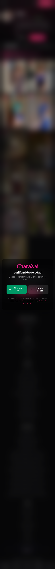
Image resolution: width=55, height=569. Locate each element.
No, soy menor (39, 289)
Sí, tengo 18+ (18, 289)
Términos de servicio (29, 301)
